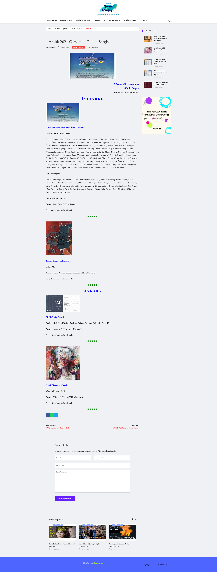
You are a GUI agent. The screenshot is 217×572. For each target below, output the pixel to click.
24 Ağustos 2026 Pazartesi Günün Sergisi (159, 50)
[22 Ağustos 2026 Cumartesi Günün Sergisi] (148, 62)
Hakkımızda (52, 20)
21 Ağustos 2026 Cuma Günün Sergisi (161, 83)
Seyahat (144, 20)
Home (49, 29)
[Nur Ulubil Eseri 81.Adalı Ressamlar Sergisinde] (148, 39)
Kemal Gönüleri (50, 47)
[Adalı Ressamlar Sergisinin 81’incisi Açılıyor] (148, 73)
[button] (133, 520)
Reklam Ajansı (98, 563)
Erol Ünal (58, 524)
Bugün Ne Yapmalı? (83, 20)
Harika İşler (100, 20)
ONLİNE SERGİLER (130, 20)
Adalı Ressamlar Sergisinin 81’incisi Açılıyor (160, 73)
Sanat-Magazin (66, 20)
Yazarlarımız (114, 20)
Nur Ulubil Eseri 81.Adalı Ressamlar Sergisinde (160, 38)
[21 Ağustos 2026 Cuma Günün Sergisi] (148, 85)
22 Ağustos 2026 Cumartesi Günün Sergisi (160, 61)
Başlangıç (146, 565)
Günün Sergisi (75, 29)
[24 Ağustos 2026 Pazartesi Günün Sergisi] (148, 50)
